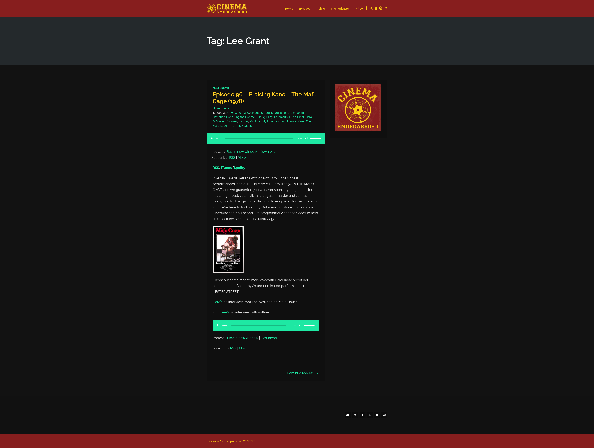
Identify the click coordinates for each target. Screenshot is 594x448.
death (300, 112)
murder (243, 121)
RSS (232, 157)
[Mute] (306, 138)
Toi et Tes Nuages (240, 125)
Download (268, 151)
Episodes (304, 8)
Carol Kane (242, 112)
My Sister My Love (262, 121)
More (242, 157)
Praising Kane (221, 88)
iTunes (226, 168)
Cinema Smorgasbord (264, 112)
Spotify (239, 168)
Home (289, 8)
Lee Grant (297, 117)
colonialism (287, 112)
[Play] (211, 138)
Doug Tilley (265, 117)
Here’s (218, 302)
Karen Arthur (282, 117)
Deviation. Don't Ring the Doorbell (234, 117)
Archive (321, 8)
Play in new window (241, 151)
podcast (280, 121)
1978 (230, 112)
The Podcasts (340, 8)
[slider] (315, 138)
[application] (266, 141)
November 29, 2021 (225, 108)
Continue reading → (303, 373)
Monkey (232, 121)
